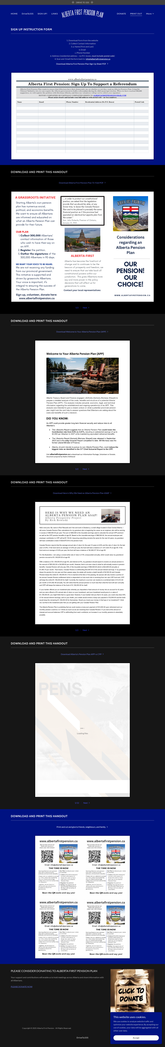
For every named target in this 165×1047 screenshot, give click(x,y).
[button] (150, 13)
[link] (82, 13)
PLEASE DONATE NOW (21, 986)
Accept (136, 1038)
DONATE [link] (121, 13)
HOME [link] (14, 13)
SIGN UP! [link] (42, 13)
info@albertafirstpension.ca (98, 59)
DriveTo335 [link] (28, 13)
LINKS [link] (54, 13)
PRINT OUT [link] (136, 13)
